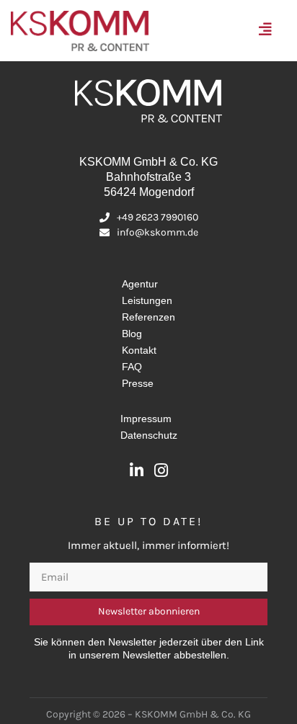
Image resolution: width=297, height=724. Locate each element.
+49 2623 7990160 (157, 217)
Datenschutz (148, 435)
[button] (269, 30)
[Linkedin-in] (136, 470)
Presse (138, 383)
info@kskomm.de (157, 232)
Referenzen (148, 317)
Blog (132, 333)
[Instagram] (161, 470)
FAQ (132, 366)
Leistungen (147, 300)
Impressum (146, 418)
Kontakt (139, 350)
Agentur (140, 284)
